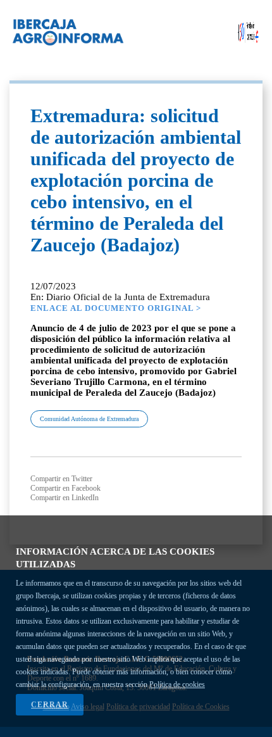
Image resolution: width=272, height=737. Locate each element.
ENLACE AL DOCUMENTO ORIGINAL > (115, 308)
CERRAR (49, 704)
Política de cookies (177, 684)
